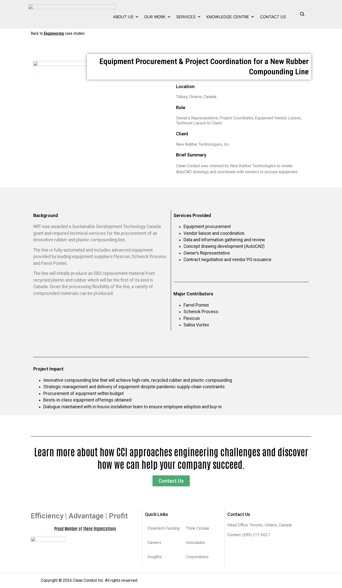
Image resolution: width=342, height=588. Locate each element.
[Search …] (302, 14)
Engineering (54, 33)
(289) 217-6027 (255, 534)
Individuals (195, 542)
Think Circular (197, 528)
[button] (126, 17)
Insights (154, 556)
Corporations (197, 556)
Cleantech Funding (163, 528)
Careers (154, 542)
